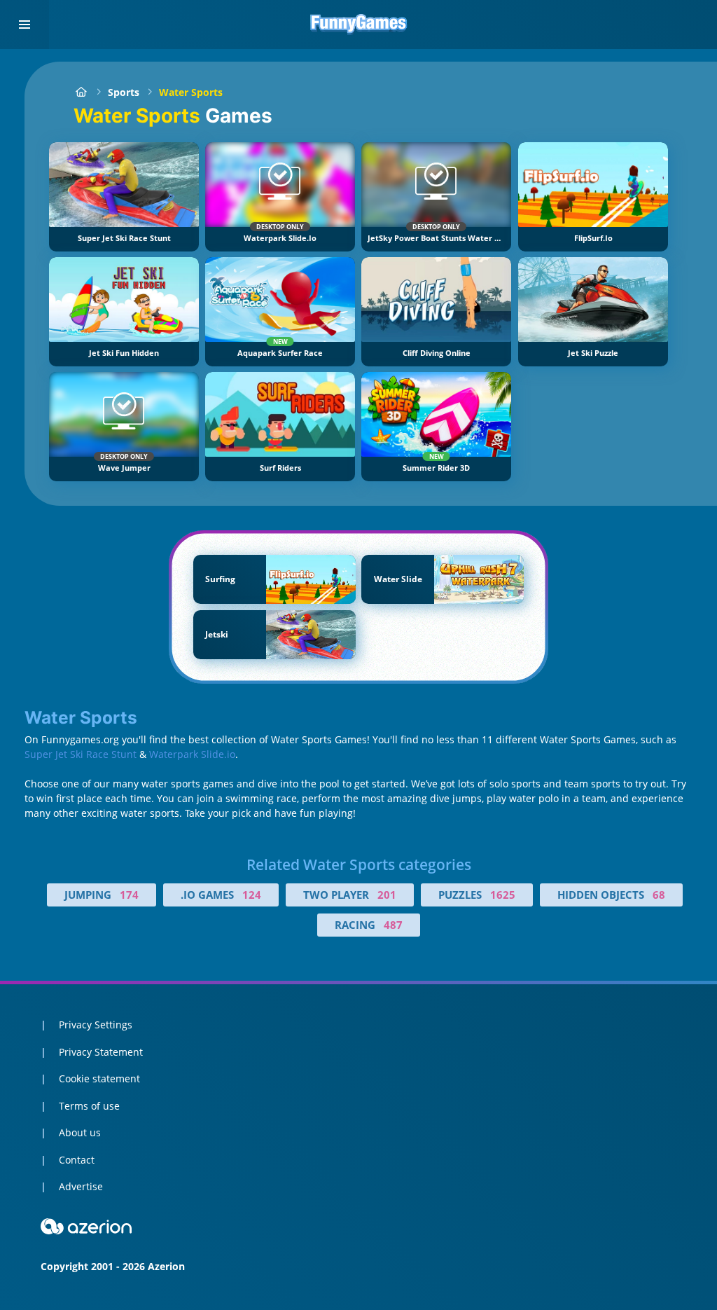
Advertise (81, 1186)
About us (80, 1132)
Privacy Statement (101, 1052)
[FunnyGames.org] (81, 92)
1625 (502, 895)
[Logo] (358, 24)
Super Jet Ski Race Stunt (81, 754)
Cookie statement (99, 1078)
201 (386, 895)
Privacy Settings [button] (95, 1024)
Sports (123, 92)
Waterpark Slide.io (192, 754)
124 (251, 895)
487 (393, 925)
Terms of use (89, 1105)
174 (129, 895)
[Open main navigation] (24, 24)
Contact (77, 1159)
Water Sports (191, 92)
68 (659, 895)
